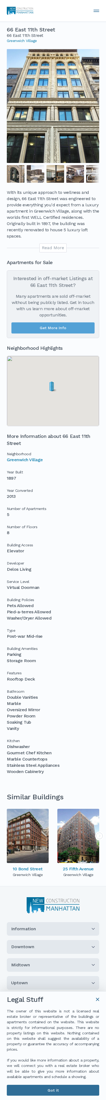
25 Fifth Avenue (78, 868)
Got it (53, 1090)
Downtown (22, 946)
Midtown (20, 964)
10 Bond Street (27, 868)
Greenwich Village (22, 41)
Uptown (19, 982)
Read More (53, 247)
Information (23, 928)
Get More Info (53, 328)
